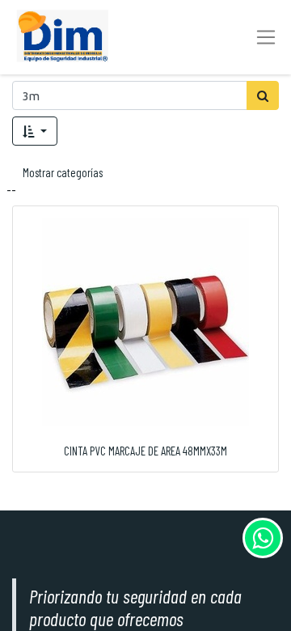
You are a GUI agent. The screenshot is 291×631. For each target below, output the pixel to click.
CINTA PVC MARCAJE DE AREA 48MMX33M (145, 450)
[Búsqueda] (263, 95)
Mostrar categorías (63, 172)
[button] (34, 131)
